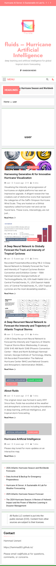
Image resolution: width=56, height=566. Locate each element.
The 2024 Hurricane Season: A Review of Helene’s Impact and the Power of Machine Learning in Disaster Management (28, 502)
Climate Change (35, 380)
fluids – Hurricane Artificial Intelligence (28, 49)
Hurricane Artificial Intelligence (22, 439)
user (8, 182)
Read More (9, 217)
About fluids (11, 390)
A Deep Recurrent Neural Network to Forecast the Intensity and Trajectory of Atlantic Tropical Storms (27, 325)
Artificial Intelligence (16, 167)
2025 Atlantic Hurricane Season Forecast (24, 494)
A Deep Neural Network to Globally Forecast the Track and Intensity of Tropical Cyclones (24, 250)
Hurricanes (33, 167)
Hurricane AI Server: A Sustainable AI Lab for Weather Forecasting (24, 3)
